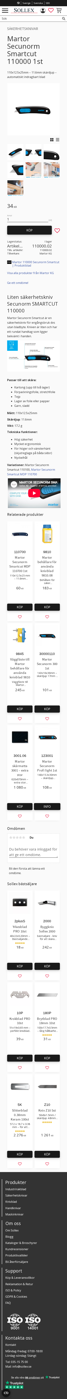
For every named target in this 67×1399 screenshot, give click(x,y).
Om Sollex (12, 1230)
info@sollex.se (21, 1366)
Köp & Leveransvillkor (20, 1278)
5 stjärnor (23, 837)
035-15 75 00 (19, 1362)
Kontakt (10, 1345)
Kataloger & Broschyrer (21, 1243)
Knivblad (11, 1202)
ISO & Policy (13, 1290)
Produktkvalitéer (16, 1255)
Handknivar (13, 1208)
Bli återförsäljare (16, 1262)
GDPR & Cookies (16, 1297)
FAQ (8, 1303)
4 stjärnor (20, 837)
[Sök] (64, 19)
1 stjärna (10, 837)
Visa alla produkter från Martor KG (30, 273)
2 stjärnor (14, 837)
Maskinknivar (14, 1214)
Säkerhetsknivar (16, 1195)
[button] (5, 11)
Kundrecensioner (16, 1249)
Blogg (9, 1237)
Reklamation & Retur (19, 1284)
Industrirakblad (15, 1189)
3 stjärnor (17, 837)
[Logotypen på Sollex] (24, 12)
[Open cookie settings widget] (6, 1393)
